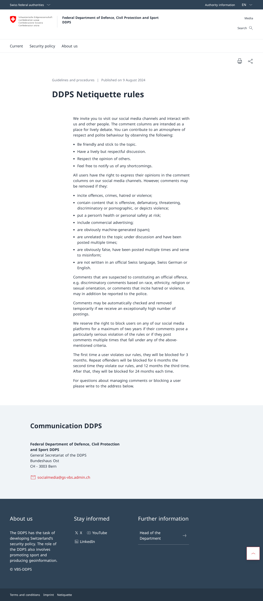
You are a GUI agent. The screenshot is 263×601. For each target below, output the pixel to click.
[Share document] (250, 61)
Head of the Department (150, 535)
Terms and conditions (25, 595)
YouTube (99, 532)
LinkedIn (87, 541)
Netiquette (64, 595)
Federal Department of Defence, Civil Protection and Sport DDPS (111, 19)
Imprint (48, 595)
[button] (16, 46)
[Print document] (239, 61)
